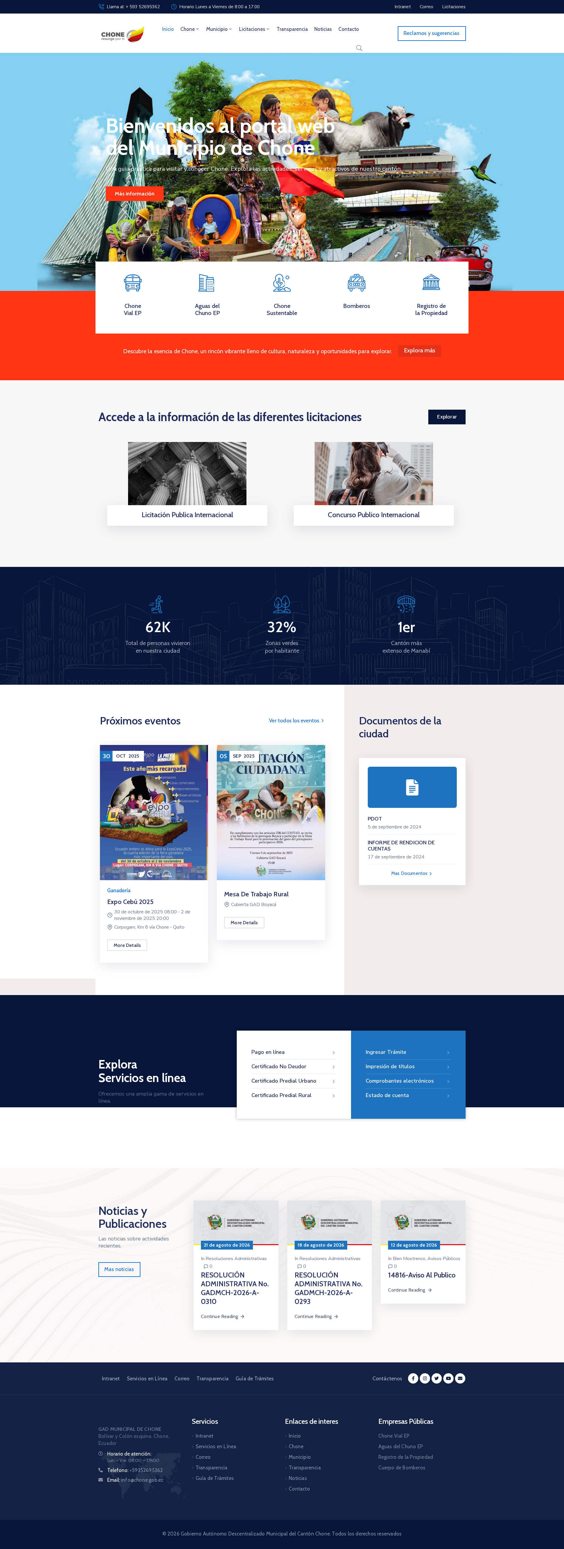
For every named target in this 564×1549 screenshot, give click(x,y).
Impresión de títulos (390, 1066)
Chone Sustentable (282, 309)
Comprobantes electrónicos (400, 1080)
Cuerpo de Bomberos (402, 1468)
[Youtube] (448, 1378)
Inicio (168, 29)
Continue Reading (219, 1316)
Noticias (323, 29)
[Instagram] (425, 1378)
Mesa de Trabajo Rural (256, 894)
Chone (187, 29)
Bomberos (356, 305)
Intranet (111, 1378)
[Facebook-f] (413, 1378)
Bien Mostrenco (409, 1258)
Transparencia (292, 29)
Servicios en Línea (147, 1378)
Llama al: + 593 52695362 (133, 7)
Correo (181, 1378)
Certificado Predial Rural (281, 1095)
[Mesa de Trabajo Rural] (271, 812)
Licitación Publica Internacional (187, 514)
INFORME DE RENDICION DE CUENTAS (401, 845)
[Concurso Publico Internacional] (374, 478)
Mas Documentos (410, 873)
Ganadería (118, 890)
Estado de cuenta (387, 1095)
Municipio (217, 29)
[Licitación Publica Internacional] (187, 478)
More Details (127, 945)
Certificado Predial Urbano (283, 1080)
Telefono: (135, 1470)
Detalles (185, 524)
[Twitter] (437, 1378)
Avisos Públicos (443, 1258)
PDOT (375, 818)
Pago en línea (268, 1052)
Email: (135, 1480)
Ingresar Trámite (386, 1052)
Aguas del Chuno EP (207, 309)
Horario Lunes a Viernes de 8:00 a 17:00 (219, 7)
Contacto (348, 29)
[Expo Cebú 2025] (154, 812)
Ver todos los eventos (294, 720)
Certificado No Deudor (278, 1066)
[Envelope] (460, 1378)
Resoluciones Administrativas (236, 1258)
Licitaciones (252, 29)
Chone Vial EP (133, 309)
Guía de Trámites (255, 1378)
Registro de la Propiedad (431, 309)
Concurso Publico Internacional (374, 514)
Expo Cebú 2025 (130, 902)
